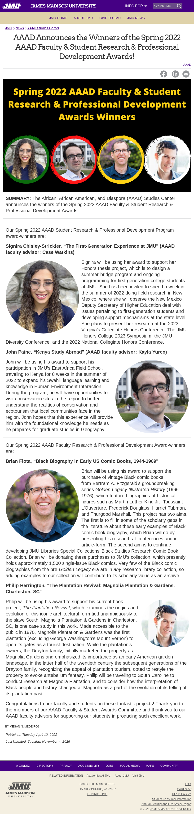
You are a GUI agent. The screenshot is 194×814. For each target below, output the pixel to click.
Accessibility (88, 765)
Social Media (129, 765)
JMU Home (58, 18)
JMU (8, 28)
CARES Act (184, 789)
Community (169, 765)
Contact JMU (97, 794)
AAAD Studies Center (43, 28)
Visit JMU (138, 775)
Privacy (66, 765)
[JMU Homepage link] (20, 796)
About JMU (83, 18)
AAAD (187, 64)
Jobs (109, 765)
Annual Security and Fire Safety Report (166, 804)
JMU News (136, 18)
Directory (44, 765)
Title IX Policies (181, 794)
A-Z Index (23, 765)
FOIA (188, 784)
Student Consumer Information (171, 799)
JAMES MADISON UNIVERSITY (170, 809)
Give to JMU (110, 18)
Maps (150, 765)
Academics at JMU (98, 775)
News (20, 28)
